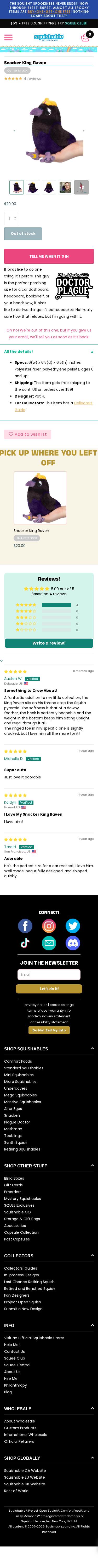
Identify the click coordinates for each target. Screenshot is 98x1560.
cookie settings (62, 1005)
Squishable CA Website (25, 1470)
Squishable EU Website (24, 1477)
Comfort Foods (18, 1061)
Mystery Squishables (22, 1198)
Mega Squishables (20, 1095)
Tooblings (13, 1135)
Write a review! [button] (49, 643)
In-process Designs (21, 1275)
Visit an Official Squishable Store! (34, 1338)
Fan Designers (17, 1295)
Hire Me (11, 1378)
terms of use (37, 1010)
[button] (85, 37)
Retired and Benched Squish (29, 1288)
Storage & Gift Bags (22, 1218)
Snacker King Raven (31, 530)
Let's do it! (49, 988)
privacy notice (36, 1005)
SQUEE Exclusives (19, 1205)
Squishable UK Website (24, 1484)
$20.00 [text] (10, 203)
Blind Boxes (14, 1178)
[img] (15, 671)
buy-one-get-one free (49, 11)
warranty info (60, 1010)
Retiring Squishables (22, 1149)
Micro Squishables (20, 1081)
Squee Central (17, 1365)
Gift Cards (13, 1185)
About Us (12, 1371)
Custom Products (20, 1428)
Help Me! (12, 1344)
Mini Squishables (19, 1074)
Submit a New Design (23, 1308)
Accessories (15, 1225)
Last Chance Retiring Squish (29, 1281)
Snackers (12, 1115)
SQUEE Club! (76, 23)
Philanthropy (15, 1385)
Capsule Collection (21, 1232)
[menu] (8, 37)
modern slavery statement (49, 1016)
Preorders (12, 1191)
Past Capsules (17, 1239)
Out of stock (23, 233)
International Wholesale (25, 1434)
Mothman (13, 1129)
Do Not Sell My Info (49, 1030)
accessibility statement (49, 1022)
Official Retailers (19, 1441)
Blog (8, 1392)
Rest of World (16, 1490)
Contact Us (14, 1351)
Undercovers (15, 1088)
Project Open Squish (22, 1302)
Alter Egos (13, 1108)
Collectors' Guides (20, 1268)
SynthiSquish (15, 1142)
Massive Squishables (22, 1101)
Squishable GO (17, 1212)
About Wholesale (19, 1421)
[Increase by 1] (16, 213)
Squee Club (14, 1358)
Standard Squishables (23, 1068)
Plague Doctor (17, 1122)
